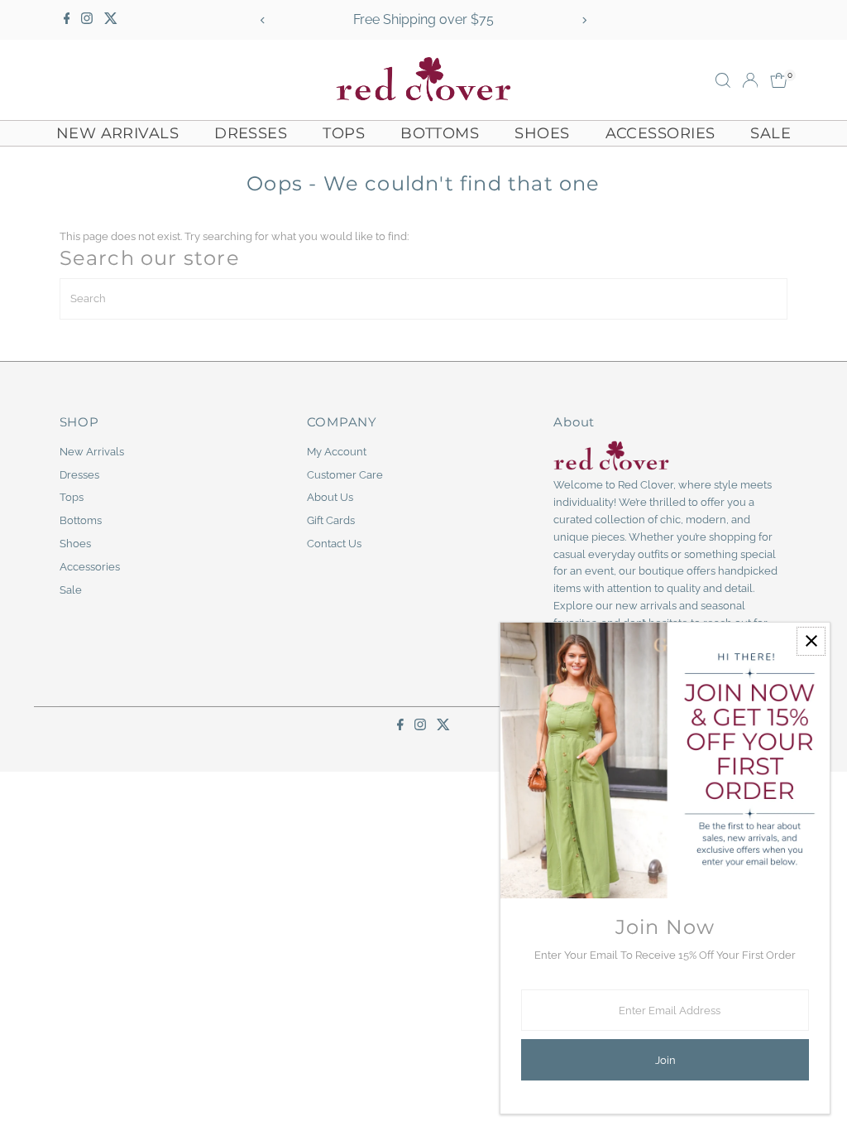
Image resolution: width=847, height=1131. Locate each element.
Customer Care (345, 475)
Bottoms (439, 133)
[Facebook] (67, 20)
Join (665, 1060)
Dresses (250, 133)
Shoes (541, 133)
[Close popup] (811, 641)
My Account (336, 451)
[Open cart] (778, 80)
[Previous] (263, 20)
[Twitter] (111, 20)
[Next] (583, 20)
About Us (330, 497)
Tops (344, 133)
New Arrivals (117, 133)
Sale (770, 133)
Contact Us (334, 543)
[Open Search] (722, 80)
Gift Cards (331, 520)
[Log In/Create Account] (750, 80)
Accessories (660, 133)
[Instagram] (87, 20)
